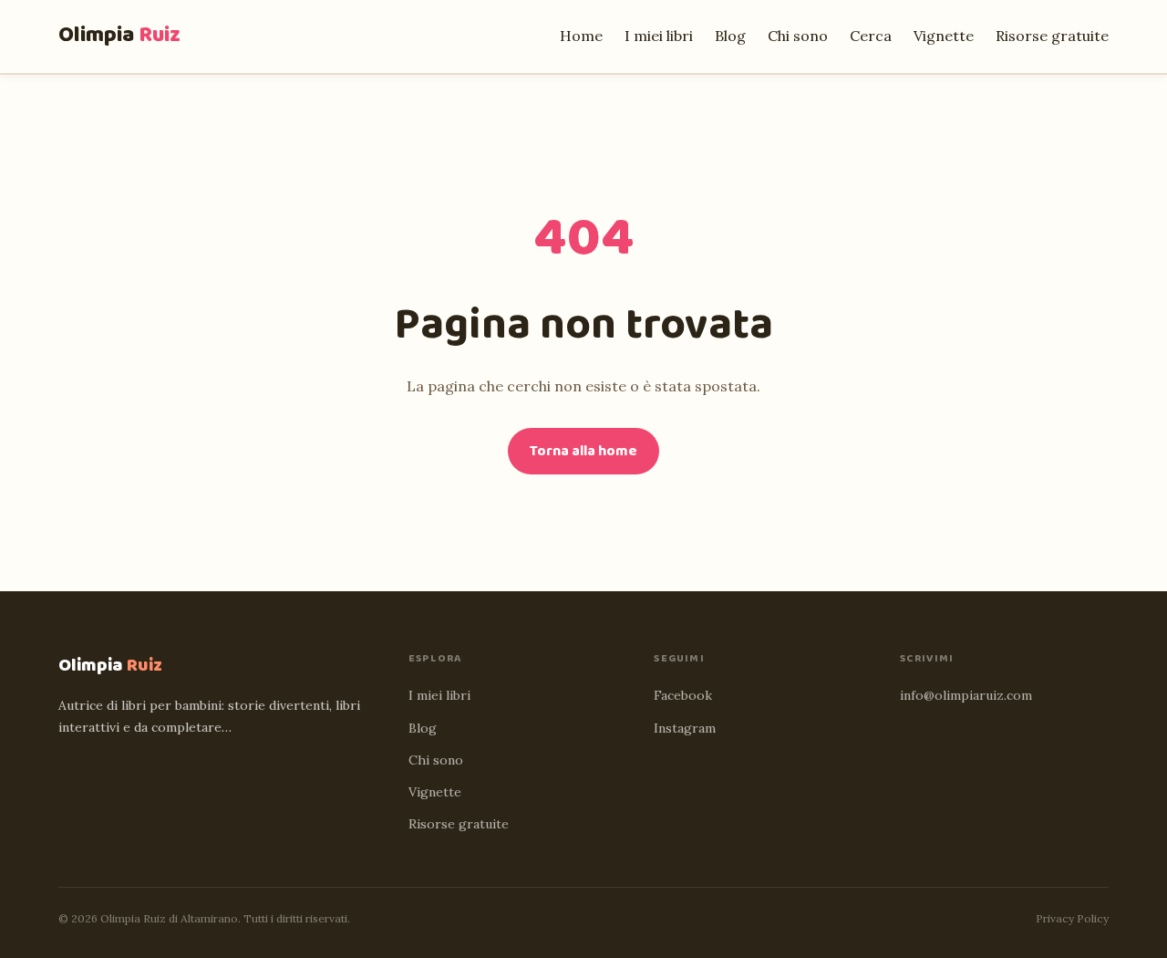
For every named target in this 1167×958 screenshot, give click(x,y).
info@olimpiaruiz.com (966, 695)
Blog (730, 35)
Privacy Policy (1072, 918)
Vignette (944, 35)
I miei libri (659, 35)
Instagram (685, 728)
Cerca (871, 35)
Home (581, 35)
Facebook (683, 695)
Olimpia (119, 35)
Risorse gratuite (1052, 35)
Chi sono (798, 35)
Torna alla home (583, 451)
